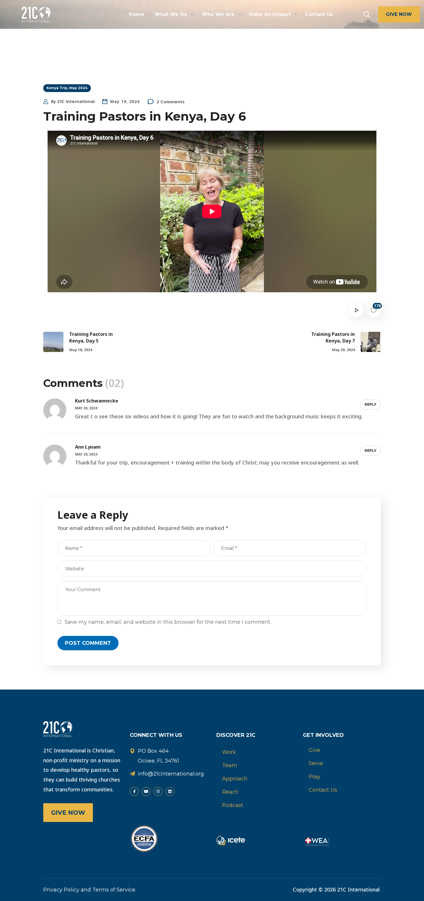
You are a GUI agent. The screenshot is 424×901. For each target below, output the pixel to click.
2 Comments (171, 101)
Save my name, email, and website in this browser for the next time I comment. (168, 622)
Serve (316, 763)
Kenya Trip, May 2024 (67, 88)
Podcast (232, 805)
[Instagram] (157, 791)
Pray (314, 776)
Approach (234, 779)
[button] (366, 14)
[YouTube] (146, 791)
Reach (230, 792)
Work (229, 752)
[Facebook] (134, 791)
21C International (76, 101)
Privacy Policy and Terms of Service (89, 890)
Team (229, 765)
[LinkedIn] (169, 791)
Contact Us (323, 790)
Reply (370, 404)
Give (314, 750)
